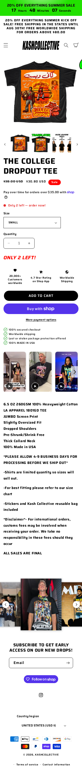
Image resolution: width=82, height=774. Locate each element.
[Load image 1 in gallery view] (20, 143)
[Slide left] (5, 144)
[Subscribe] (68, 662)
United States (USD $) (39, 725)
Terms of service (27, 765)
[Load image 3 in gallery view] (61, 143)
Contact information (56, 765)
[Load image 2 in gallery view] (41, 143)
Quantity (9, 234)
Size (6, 213)
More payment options (41, 320)
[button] (6, 45)
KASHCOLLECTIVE (47, 755)
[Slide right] (77, 144)
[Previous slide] (7, 372)
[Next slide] (75, 372)
